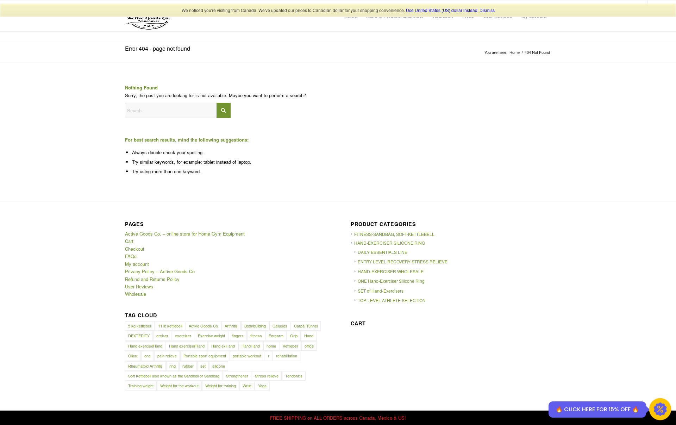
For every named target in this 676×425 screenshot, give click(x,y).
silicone (218, 366)
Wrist (247, 385)
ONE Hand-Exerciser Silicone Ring (391, 281)
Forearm (276, 335)
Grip (294, 335)
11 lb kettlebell (170, 326)
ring (172, 366)
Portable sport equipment (204, 355)
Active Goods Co (203, 326)
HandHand (251, 346)
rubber (188, 366)
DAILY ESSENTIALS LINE (382, 252)
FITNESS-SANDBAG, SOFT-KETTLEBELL (394, 234)
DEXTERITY (139, 335)
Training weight (141, 385)
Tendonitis (293, 376)
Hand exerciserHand (187, 346)
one (147, 355)
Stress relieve (266, 376)
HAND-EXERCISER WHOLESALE (391, 271)
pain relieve (167, 355)
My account (137, 264)
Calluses (280, 326)
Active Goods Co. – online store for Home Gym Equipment (185, 233)
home (271, 346)
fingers (238, 335)
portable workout (247, 355)
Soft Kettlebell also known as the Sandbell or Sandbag (173, 376)
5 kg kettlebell (139, 326)
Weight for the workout (179, 385)
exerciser (183, 335)
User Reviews (139, 286)
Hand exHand (223, 346)
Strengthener (237, 376)
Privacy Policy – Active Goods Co (160, 271)
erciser (162, 335)
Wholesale (135, 293)
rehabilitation (286, 355)
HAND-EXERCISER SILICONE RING (389, 243)
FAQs (131, 256)
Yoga (262, 385)
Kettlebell (290, 346)
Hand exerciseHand (145, 346)
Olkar (133, 355)
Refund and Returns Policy (152, 279)
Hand (308, 335)
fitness (256, 335)
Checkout (134, 248)
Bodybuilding (255, 326)
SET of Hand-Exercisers (380, 291)
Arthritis (231, 326)
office (309, 346)
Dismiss (487, 10)
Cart (129, 241)
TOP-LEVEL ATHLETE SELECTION (392, 300)
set (203, 366)
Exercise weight (211, 335)
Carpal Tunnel (306, 326)
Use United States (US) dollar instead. (442, 10)
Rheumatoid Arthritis (145, 366)
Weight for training (220, 385)
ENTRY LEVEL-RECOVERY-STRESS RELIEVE (402, 261)
